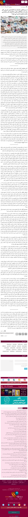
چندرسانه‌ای (13, 484)
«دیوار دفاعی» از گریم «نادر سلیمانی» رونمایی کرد (18, 475)
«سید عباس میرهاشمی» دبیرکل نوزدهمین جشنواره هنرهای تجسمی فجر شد (15, 438)
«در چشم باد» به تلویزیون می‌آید (21, 410)
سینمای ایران (23, 7)
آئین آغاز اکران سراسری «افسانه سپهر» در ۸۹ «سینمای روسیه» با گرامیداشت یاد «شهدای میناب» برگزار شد (14, 470)
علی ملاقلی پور (24, 347)
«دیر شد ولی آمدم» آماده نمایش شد (20, 436)
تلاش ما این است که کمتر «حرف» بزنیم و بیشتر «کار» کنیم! (17, 428)
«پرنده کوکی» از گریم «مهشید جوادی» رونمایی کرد (18, 468)
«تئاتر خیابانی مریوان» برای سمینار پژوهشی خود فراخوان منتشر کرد (16, 416)
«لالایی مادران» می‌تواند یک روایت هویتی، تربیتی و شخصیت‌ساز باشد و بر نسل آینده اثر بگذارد (14, 446)
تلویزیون (9, 482)
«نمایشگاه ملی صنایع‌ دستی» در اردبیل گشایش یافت (18, 455)
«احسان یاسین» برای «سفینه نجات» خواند (19, 452)
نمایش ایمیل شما (23, 366)
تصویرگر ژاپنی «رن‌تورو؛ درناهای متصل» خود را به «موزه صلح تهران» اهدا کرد (15, 412)
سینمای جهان (14, 481)
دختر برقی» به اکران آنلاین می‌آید (21, 419)
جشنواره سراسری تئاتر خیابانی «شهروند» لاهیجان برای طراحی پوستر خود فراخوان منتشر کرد (14, 460)
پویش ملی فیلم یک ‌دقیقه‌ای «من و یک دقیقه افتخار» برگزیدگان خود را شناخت (14, 454)
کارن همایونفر (20, 349)
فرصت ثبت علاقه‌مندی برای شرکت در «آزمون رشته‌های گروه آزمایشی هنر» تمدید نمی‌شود (14, 473)
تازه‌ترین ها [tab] (25, 408)
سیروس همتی (8, 349)
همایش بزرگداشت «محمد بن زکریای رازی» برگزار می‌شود (17, 464)
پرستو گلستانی (12, 351)
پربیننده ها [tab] (20, 408)
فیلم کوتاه (3, 481)
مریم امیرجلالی (9, 344)
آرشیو (7, 498)
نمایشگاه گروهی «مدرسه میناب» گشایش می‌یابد (18, 466)
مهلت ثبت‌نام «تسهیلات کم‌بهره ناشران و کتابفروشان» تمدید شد (16, 421)
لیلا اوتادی (25, 344)
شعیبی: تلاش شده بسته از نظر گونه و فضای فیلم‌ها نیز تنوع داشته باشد (15, 463)
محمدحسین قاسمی (18, 351)
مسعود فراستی (6, 347)
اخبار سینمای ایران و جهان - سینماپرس (13, 3)
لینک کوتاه (2, 331)
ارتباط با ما (11, 498)
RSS (21, 498)
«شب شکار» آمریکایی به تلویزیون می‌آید (20, 441)
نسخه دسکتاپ (14, 512)
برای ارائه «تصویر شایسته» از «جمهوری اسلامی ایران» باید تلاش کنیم (16, 434)
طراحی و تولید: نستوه (13, 516)
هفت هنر (5, 482)
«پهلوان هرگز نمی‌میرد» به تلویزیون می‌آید (20, 426)
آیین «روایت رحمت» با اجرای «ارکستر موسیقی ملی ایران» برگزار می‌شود (15, 423)
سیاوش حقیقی (18, 347)
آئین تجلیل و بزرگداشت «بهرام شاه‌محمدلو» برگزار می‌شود (17, 424)
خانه (25, 481)
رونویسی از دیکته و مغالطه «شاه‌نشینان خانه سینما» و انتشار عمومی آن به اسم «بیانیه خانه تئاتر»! (14, 458)
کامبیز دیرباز (25, 349)
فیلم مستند (9, 481)
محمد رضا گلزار (20, 344)
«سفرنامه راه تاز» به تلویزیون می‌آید (21, 418)
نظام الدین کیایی (12, 347)
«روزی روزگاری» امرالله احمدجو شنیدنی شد (19, 431)
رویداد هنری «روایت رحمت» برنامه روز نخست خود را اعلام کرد (16, 439)
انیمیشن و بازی (15, 482)
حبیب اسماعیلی (14, 349)
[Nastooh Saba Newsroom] (17, 516)
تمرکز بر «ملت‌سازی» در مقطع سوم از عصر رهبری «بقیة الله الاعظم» (16, 433)
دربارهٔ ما (16, 498)
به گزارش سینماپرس (23, 50)
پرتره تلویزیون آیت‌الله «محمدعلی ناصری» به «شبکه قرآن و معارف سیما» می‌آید (14, 477)
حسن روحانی (25, 351)
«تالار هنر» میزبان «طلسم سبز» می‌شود (20, 429)
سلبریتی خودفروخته (6, 351)
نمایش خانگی (21, 482)
